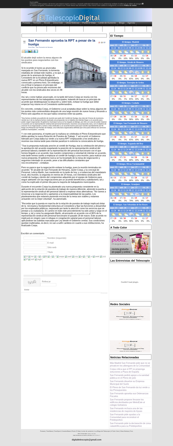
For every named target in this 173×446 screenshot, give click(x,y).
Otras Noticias (124, 431)
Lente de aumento (87, 431)
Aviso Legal (93, 433)
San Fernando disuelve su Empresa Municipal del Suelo (127, 382)
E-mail (50, 243)
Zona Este (31, 47)
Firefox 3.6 (94, 435)
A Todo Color (115, 431)
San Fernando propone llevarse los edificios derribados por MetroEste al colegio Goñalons (127, 402)
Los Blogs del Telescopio (102, 431)
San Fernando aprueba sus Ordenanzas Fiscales (129, 394)
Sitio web (51, 247)
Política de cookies (130, 5)
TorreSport (57, 431)
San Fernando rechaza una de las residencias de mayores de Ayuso (126, 409)
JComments (104, 293)
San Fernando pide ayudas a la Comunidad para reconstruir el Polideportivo (125, 417)
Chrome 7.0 (98, 435)
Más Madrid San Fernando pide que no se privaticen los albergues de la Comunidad (130, 364)
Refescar (46, 281)
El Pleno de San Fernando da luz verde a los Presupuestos (129, 388)
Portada (42, 431)
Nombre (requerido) (56, 238)
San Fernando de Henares (44, 47)
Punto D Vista (76, 431)
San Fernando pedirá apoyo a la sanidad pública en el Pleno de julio (129, 376)
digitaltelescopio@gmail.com (86, 440)
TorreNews (49, 431)
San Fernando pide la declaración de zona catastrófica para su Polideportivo (130, 424)
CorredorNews (66, 431)
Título (50, 252)
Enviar (26, 290)
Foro (131, 431)
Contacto (89, 433)
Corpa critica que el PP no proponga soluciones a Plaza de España (127, 370)
